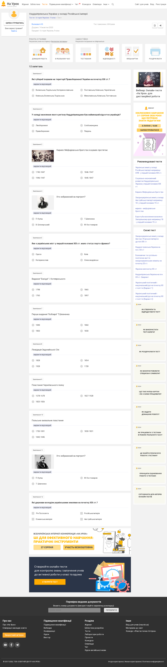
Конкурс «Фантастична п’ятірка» (141, 631)
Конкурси (86, 4)
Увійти (14, 31)
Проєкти (89, 637)
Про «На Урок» (9, 625)
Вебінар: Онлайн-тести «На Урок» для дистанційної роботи (149, 93)
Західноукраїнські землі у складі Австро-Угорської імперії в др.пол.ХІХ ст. (149, 239)
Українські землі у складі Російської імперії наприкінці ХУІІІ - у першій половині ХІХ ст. (148, 170)
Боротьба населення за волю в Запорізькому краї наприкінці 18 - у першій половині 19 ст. (149, 219)
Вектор (47, 637)
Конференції (49, 631)
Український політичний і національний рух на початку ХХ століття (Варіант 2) (149, 296)
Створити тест (50, 582)
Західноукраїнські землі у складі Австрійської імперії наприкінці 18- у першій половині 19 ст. (149, 200)
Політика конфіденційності (153, 662)
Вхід (152, 4)
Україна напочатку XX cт (146, 269)
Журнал (25, 4)
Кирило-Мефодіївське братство (149, 192)
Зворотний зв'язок (14, 635)
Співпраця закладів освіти (15, 628)
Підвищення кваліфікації (60, 4)
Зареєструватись (15, 23)
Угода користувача (115, 662)
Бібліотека (35, 4)
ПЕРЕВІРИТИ (111, 610)
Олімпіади (89, 644)
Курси (46, 634)
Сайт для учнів (141, 4)
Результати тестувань (59, 41)
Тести (44, 4)
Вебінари (48, 628)
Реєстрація (161, 4)
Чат (77, 4)
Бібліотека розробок (94, 628)
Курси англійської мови (95, 650)
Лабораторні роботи (94, 634)
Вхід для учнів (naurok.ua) (137, 625)
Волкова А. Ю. (37, 24)
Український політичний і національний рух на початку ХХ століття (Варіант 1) (149, 285)
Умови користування (133, 662)
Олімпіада (97, 4)
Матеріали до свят (134, 628)
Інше (105, 4)
